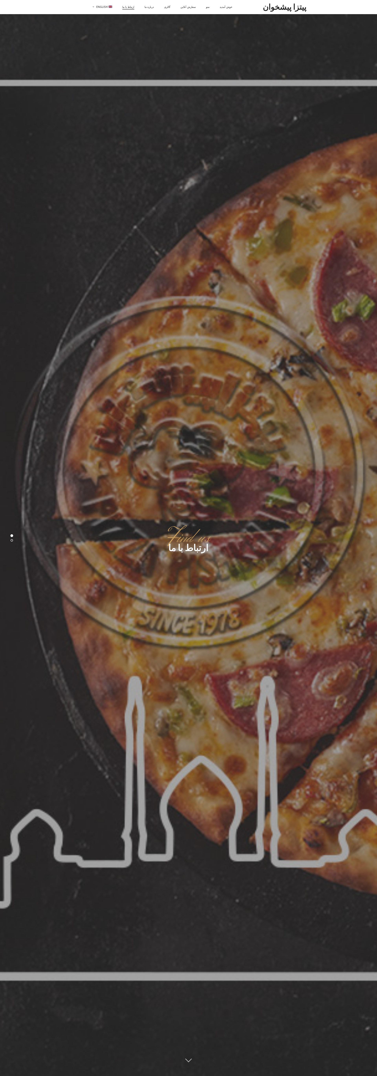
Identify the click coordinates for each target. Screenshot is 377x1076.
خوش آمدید (226, 6)
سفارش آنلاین (188, 6)
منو (208, 6)
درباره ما (149, 6)
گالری (167, 6)
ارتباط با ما (128, 6)
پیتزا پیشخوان (285, 7)
